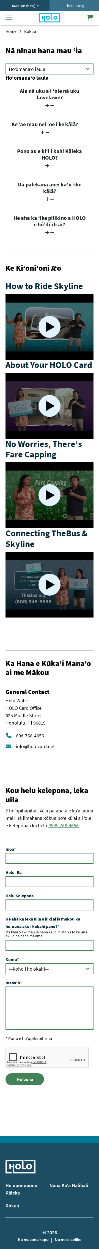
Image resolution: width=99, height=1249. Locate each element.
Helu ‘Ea (13, 872)
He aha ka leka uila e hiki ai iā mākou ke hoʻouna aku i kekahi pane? (43, 922)
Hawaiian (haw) (23, 5)
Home (11, 31)
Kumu (11, 959)
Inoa (10, 849)
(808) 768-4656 (63, 825)
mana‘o (13, 982)
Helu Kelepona (20, 895)
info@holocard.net (35, 746)
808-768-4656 (30, 735)
